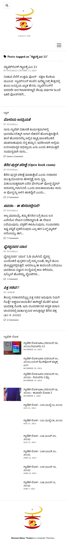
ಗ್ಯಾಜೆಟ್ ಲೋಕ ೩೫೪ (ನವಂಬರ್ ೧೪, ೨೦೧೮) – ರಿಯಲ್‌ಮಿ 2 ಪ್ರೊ (40, 375)
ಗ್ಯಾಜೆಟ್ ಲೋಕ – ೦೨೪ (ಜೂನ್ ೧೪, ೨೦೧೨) (39, 468)
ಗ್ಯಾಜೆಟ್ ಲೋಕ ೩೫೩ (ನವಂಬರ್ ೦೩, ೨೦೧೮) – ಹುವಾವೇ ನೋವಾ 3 (40, 391)
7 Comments (12, 238)
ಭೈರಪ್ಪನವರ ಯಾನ (15, 246)
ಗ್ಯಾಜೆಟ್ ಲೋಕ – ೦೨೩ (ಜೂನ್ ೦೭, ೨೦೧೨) (39, 484)
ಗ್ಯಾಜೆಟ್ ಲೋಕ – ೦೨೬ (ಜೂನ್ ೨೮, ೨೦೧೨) (39, 437)
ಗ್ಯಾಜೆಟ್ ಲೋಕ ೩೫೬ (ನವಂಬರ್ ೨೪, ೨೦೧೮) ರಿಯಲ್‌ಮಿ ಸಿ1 (40, 344)
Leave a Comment (14, 156)
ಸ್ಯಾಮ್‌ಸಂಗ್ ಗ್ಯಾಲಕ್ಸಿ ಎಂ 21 (20, 66)
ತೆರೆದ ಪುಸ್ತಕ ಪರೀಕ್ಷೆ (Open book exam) (29, 164)
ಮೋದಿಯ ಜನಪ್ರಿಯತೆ (17, 119)
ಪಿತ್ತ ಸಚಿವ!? (11, 287)
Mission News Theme (22, 538)
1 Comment (12, 279)
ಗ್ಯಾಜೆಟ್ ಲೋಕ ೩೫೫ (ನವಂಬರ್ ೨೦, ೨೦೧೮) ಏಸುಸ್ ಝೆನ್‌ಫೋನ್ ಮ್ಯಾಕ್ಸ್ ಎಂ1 (40, 362)
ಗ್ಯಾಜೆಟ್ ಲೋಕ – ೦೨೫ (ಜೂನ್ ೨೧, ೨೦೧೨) (39, 453)
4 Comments (12, 319)
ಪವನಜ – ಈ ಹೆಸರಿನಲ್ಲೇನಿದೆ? (22, 205)
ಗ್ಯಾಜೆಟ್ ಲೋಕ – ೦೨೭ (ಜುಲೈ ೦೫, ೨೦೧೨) (42, 420)
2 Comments (12, 197)
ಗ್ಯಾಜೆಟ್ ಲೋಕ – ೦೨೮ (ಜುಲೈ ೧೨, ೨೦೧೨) (42, 405)
